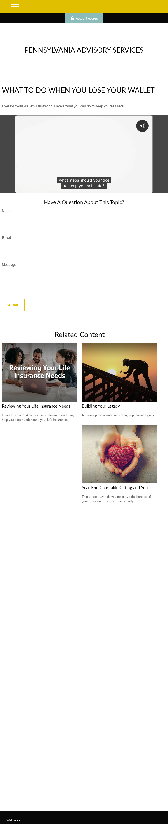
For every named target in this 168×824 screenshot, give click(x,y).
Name (6, 210)
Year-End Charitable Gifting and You (115, 488)
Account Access (87, 18)
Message (9, 264)
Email (6, 237)
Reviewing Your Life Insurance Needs (36, 406)
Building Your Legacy (101, 406)
